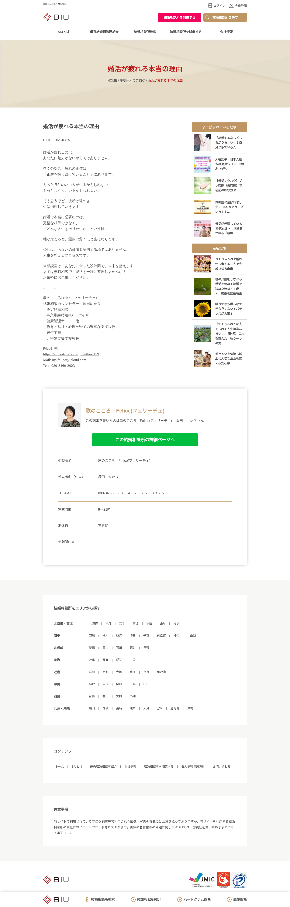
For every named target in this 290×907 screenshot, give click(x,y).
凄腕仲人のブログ (132, 80)
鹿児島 (174, 708)
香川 (105, 696)
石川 (119, 647)
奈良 (146, 672)
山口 (146, 684)
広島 (133, 684)
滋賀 (92, 672)
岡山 (119, 684)
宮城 (136, 623)
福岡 (92, 708)
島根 (105, 684)
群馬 (119, 635)
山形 (163, 623)
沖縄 (190, 708)
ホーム (59, 766)
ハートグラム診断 (197, 899)
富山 (105, 647)
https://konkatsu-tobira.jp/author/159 (71, 354)
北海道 (93, 623)
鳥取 (92, 684)
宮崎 (160, 708)
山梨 (193, 635)
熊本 (133, 708)
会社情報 (226, 32)
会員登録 (241, 5)
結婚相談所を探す (225, 17)
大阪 (119, 672)
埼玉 (133, 635)
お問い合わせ (222, 766)
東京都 (161, 635)
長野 (146, 647)
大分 (146, 708)
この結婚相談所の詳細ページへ (145, 439)
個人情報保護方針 (193, 766)
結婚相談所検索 (103, 899)
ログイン (219, 5)
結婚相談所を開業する (180, 17)
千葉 (146, 635)
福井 (133, 647)
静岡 (105, 660)
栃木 (105, 635)
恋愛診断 (240, 899)
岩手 (122, 623)
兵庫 (133, 672)
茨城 (92, 635)
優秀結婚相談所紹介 (104, 32)
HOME (112, 80)
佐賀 (105, 708)
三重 (133, 660)
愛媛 (119, 696)
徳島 (92, 696)
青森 (108, 623)
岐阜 (92, 660)
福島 (176, 623)
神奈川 (177, 635)
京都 (105, 672)
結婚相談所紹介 (149, 899)
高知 (133, 696)
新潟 (92, 647)
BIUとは (77, 766)
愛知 (119, 660)
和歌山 (161, 672)
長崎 (119, 708)
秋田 (149, 623)
